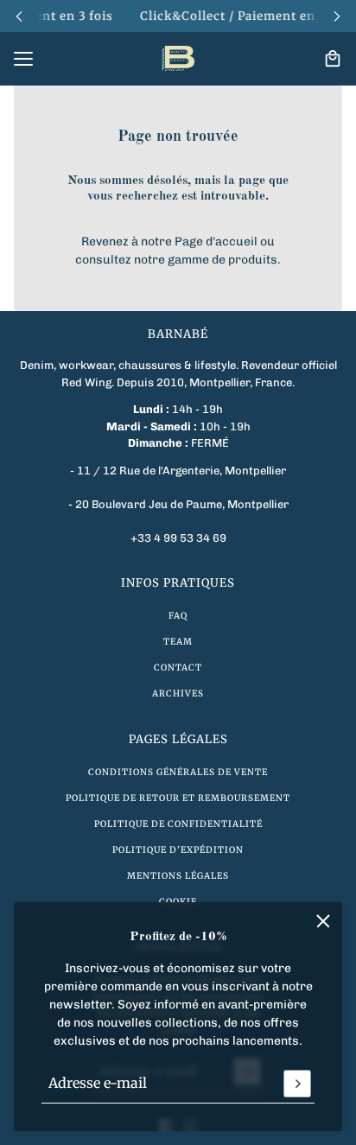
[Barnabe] (178, 59)
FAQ (178, 615)
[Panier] (332, 58)
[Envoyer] (297, 1083)
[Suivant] (337, 16)
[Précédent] (19, 16)
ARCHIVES (178, 693)
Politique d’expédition (178, 850)
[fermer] (323, 921)
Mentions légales (178, 875)
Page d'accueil (216, 241)
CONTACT (178, 667)
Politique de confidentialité (178, 824)
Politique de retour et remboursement (178, 798)
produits (252, 259)
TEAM (178, 641)
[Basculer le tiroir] (23, 59)
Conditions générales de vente (178, 772)
